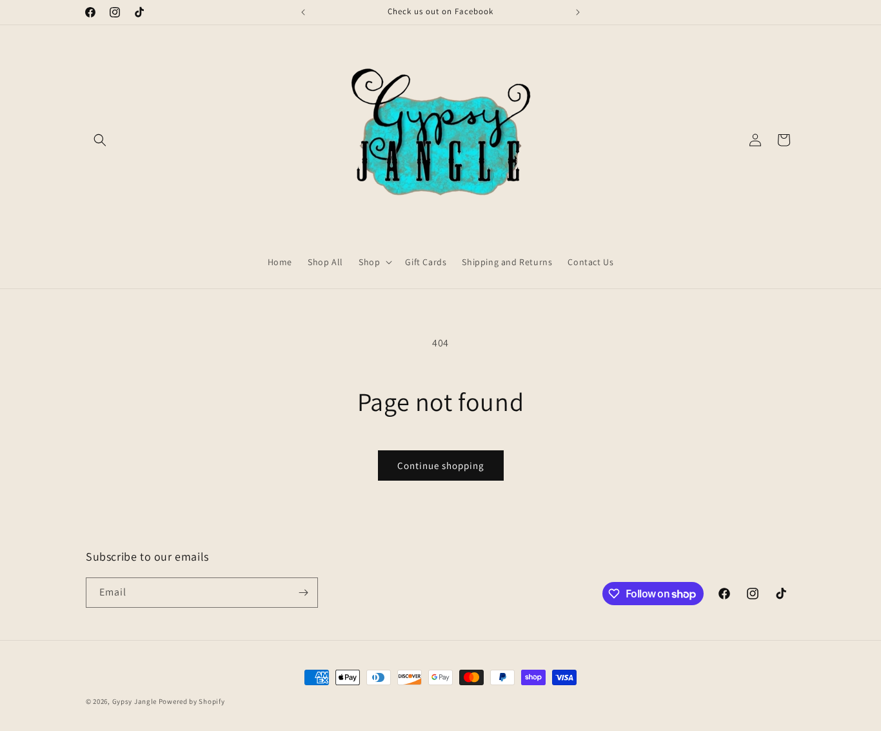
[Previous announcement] (303, 12)
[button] (100, 140)
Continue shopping (440, 465)
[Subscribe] (303, 592)
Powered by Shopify (192, 701)
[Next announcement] (578, 12)
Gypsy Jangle (135, 701)
